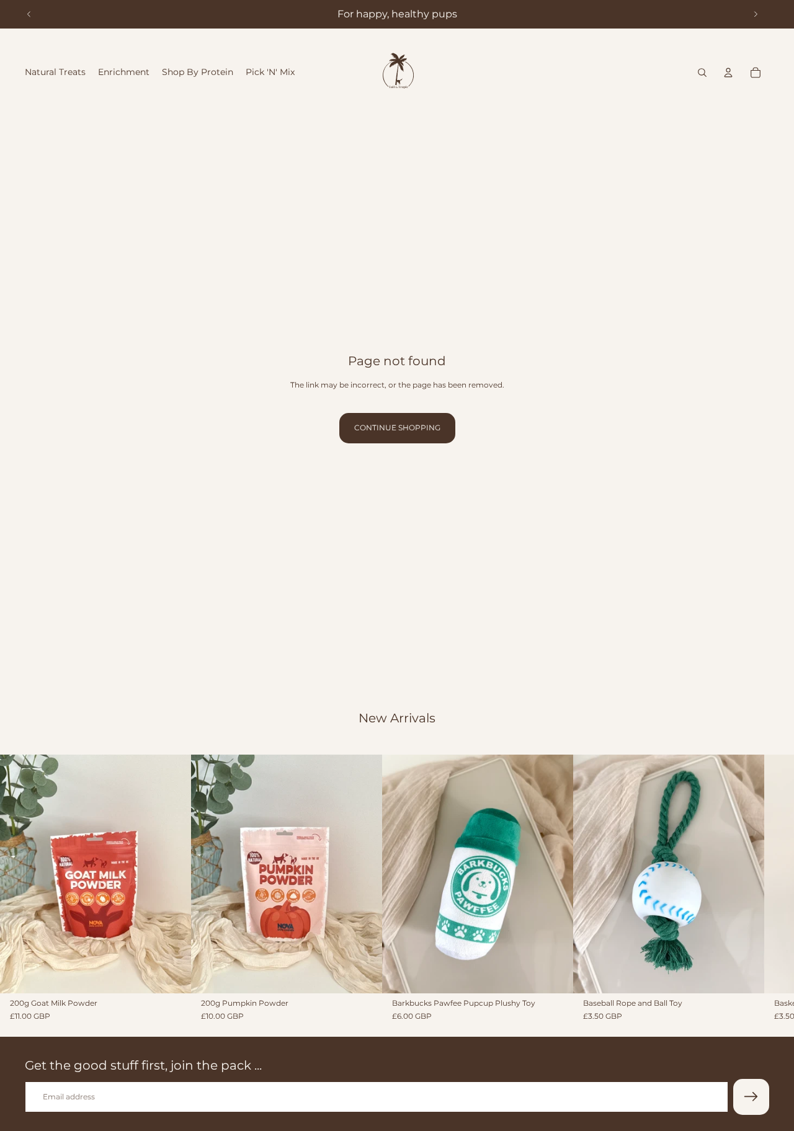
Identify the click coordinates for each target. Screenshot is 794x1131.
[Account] (728, 72)
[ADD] (172, 974)
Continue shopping (397, 427)
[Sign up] (751, 1097)
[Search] (702, 72)
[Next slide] (755, 14)
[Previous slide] (29, 14)
